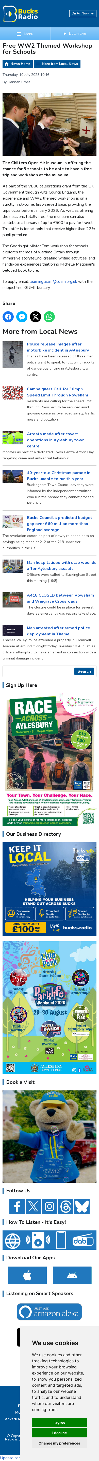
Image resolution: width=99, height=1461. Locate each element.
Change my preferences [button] (59, 1443)
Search (84, 671)
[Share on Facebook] (8, 316)
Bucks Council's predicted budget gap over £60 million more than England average (59, 524)
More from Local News (60, 64)
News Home (20, 64)
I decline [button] (59, 1433)
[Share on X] (35, 316)
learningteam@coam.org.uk (53, 281)
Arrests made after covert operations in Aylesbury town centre (56, 440)
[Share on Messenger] (21, 316)
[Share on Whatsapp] (49, 316)
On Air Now (80, 13)
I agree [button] (59, 1422)
